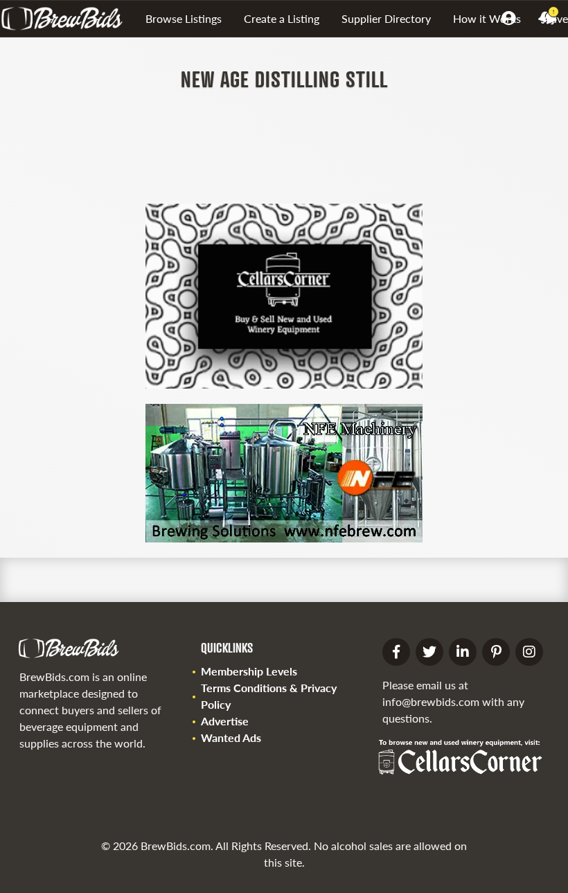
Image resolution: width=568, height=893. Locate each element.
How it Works (487, 18)
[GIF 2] (284, 384)
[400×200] (284, 538)
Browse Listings (183, 18)
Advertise (225, 721)
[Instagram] (529, 652)
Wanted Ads (231, 737)
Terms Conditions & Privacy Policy (269, 696)
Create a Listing (281, 18)
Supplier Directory (386, 18)
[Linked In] (463, 652)
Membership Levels (249, 671)
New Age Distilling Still (284, 78)
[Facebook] (396, 652)
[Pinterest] (496, 652)
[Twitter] (429, 652)
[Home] (67, 18)
